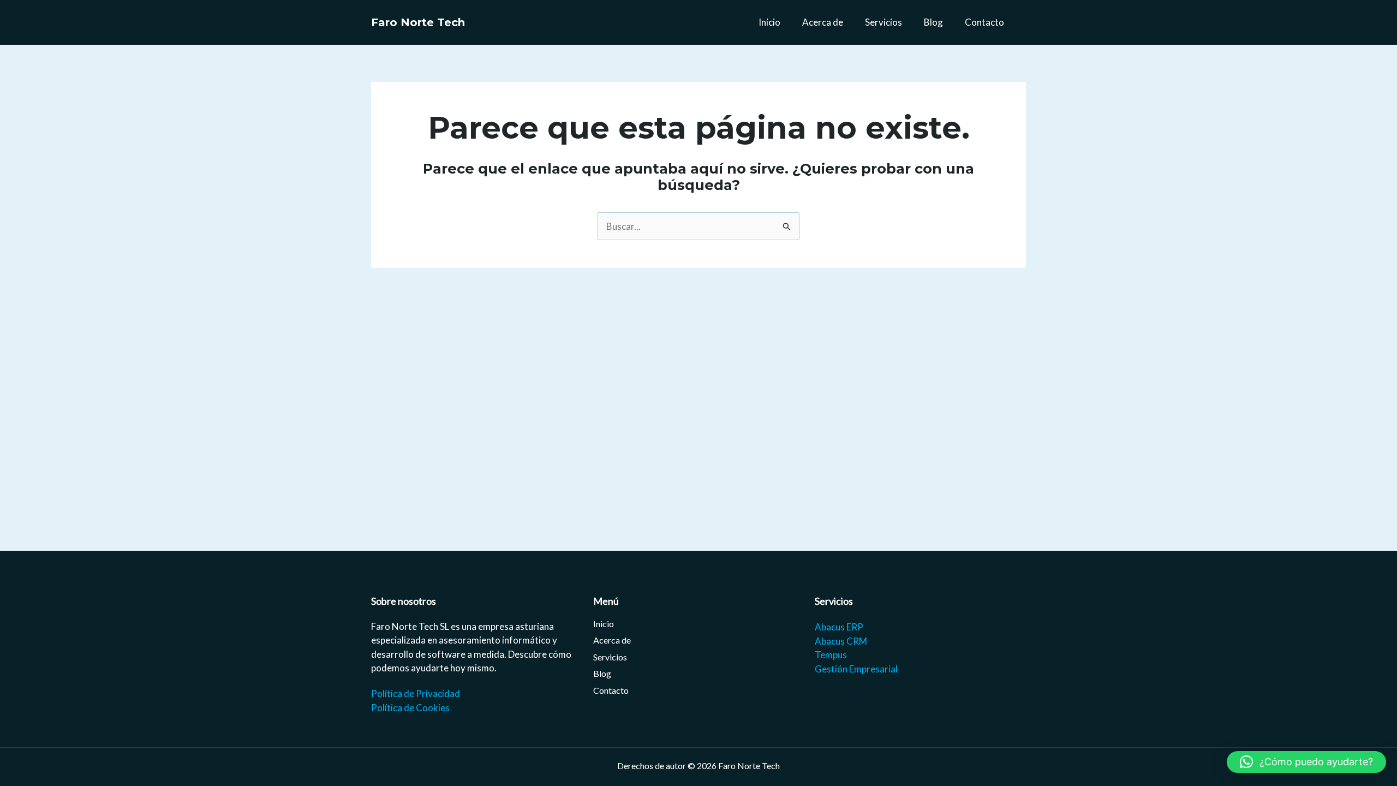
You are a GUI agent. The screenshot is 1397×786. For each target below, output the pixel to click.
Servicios (883, 22)
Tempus (831, 654)
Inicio (769, 22)
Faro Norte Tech (418, 22)
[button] (1306, 762)
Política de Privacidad (415, 693)
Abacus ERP (839, 627)
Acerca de (822, 22)
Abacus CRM (841, 641)
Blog (933, 22)
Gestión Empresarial (856, 669)
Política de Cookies (410, 707)
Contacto (984, 22)
